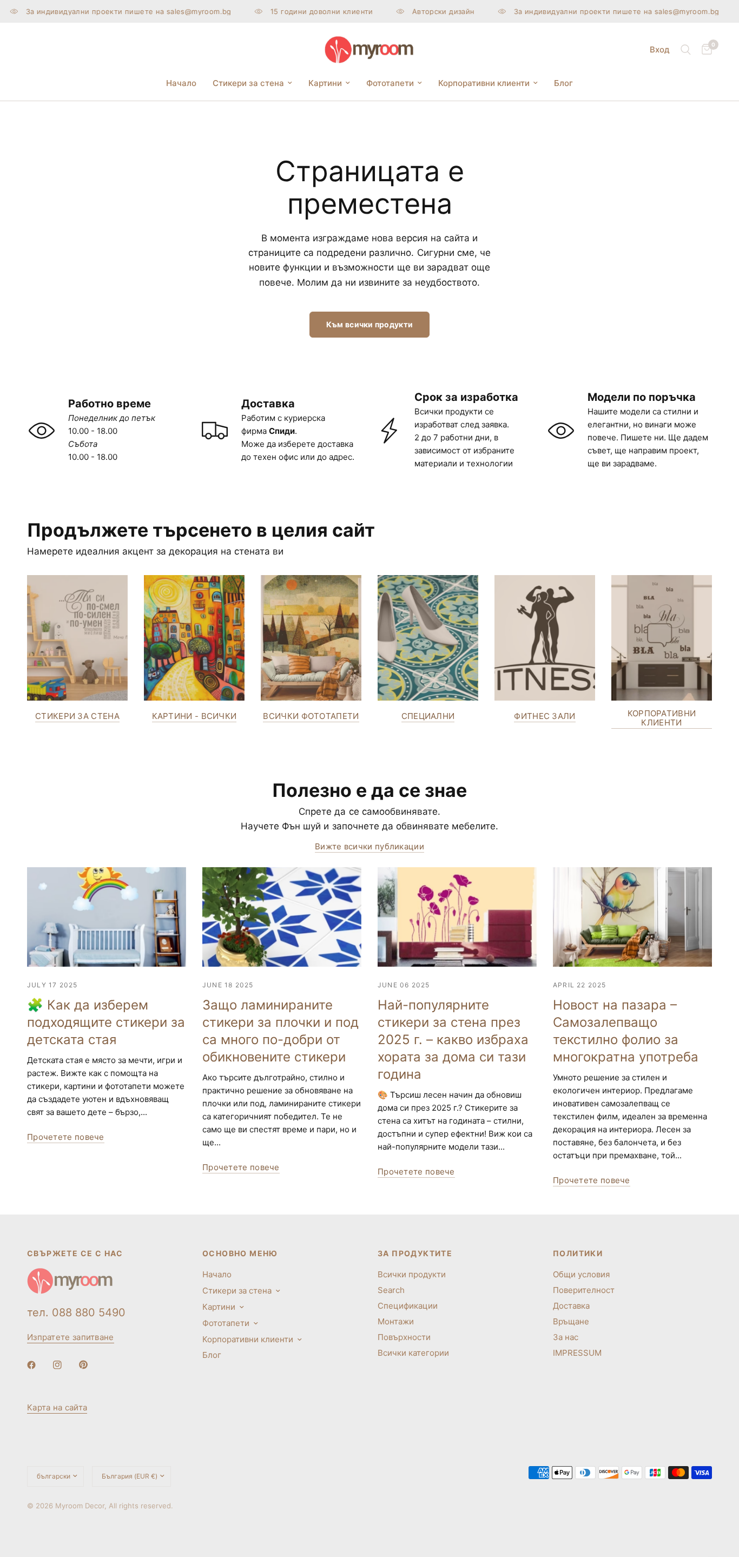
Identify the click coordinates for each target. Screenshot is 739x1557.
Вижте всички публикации (369, 846)
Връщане (571, 1321)
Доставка (571, 1306)
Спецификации (408, 1306)
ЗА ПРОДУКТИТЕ (415, 1253)
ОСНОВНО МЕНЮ (240, 1253)
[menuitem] (181, 83)
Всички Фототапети (311, 716)
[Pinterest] (91, 1364)
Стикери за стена (248, 83)
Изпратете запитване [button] (70, 1337)
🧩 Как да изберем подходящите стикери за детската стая (106, 1022)
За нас (565, 1337)
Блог (563, 83)
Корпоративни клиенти (484, 83)
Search (391, 1290)
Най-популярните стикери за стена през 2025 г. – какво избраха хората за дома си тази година (453, 1039)
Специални (428, 716)
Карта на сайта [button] (57, 1407)
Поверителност (584, 1290)
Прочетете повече (65, 1137)
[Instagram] (65, 1365)
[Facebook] (39, 1365)
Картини (325, 83)
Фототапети (390, 83)
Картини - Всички (194, 716)
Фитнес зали (544, 716)
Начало (181, 83)
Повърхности (404, 1337)
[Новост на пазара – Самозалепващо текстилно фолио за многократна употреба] (632, 917)
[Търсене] (685, 49)
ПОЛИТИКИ (578, 1253)
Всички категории (413, 1353)
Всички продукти (412, 1274)
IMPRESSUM (577, 1353)
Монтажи (396, 1321)
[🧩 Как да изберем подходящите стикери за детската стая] (106, 917)
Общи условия (581, 1274)
